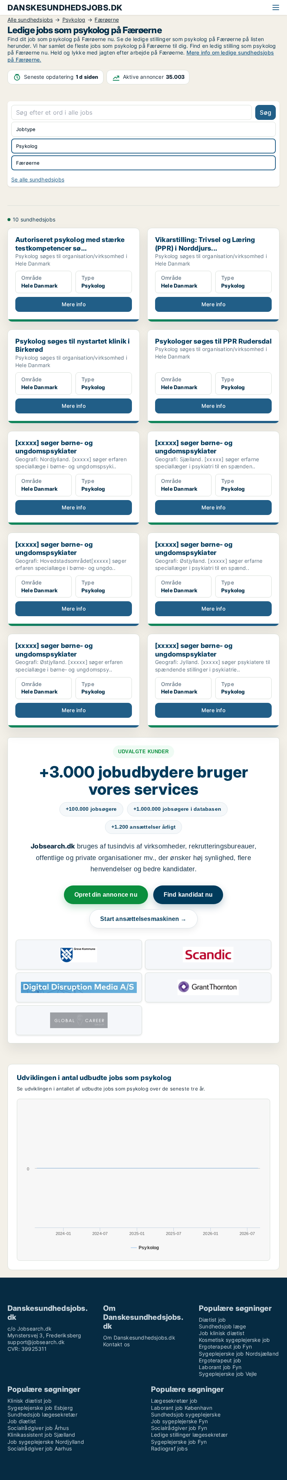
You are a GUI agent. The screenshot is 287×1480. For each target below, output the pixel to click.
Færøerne (28, 163)
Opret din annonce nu (106, 894)
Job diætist (21, 1421)
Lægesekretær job (174, 1400)
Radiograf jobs (169, 1448)
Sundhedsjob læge (222, 1326)
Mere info (74, 304)
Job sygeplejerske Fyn (179, 1421)
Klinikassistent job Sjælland (41, 1434)
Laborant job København (181, 1408)
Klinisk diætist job (29, 1400)
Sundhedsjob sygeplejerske (185, 1414)
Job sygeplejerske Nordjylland (45, 1442)
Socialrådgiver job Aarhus (39, 1448)
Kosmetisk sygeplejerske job (234, 1340)
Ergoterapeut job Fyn (225, 1346)
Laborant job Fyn (220, 1367)
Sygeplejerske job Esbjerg (40, 1408)
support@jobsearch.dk (36, 1342)
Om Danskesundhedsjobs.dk (139, 1337)
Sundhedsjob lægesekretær (42, 1414)
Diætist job (212, 1319)
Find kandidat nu (188, 894)
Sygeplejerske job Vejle (228, 1374)
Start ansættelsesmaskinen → (143, 919)
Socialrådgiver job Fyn (179, 1428)
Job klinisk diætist (221, 1333)
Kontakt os (116, 1344)
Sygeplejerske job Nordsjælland (239, 1353)
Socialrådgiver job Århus (38, 1428)
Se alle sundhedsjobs (37, 179)
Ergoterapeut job (220, 1360)
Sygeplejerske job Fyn (179, 1442)
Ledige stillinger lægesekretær (189, 1434)
